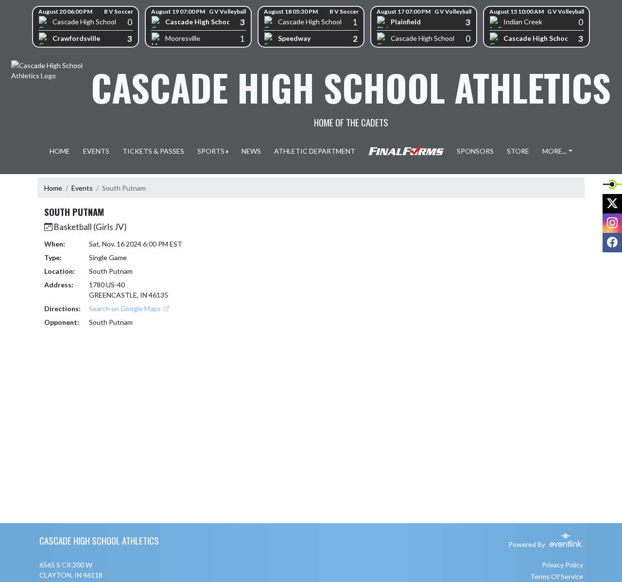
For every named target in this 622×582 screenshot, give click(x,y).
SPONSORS (475, 151)
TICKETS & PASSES (153, 151)
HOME (60, 151)
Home (53, 188)
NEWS (251, 151)
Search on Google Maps (125, 308)
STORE (518, 151)
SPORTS (211, 151)
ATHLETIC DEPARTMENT (314, 151)
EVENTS (96, 151)
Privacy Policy (562, 565)
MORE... (554, 151)
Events (82, 188)
